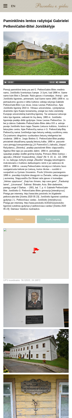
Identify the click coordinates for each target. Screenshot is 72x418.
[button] (36, 250)
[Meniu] (5, 6)
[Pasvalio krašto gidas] (52, 6)
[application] (36, 81)
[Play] (5, 82)
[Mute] (57, 82)
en (13, 6)
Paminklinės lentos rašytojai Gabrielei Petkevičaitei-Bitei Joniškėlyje (36, 305)
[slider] (64, 82)
